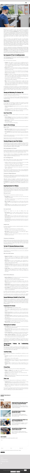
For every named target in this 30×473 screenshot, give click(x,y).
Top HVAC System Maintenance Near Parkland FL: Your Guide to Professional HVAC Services (20, 420)
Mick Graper (9, 17)
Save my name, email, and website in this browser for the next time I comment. (11, 450)
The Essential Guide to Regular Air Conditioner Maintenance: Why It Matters (18, 411)
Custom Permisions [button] (13, 471)
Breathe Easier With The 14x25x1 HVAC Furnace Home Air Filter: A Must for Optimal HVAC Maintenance (20, 403)
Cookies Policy (21, 470)
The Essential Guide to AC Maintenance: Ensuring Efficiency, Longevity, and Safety (19, 429)
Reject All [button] (18, 471)
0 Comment (22, 17)
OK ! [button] (25, 470)
